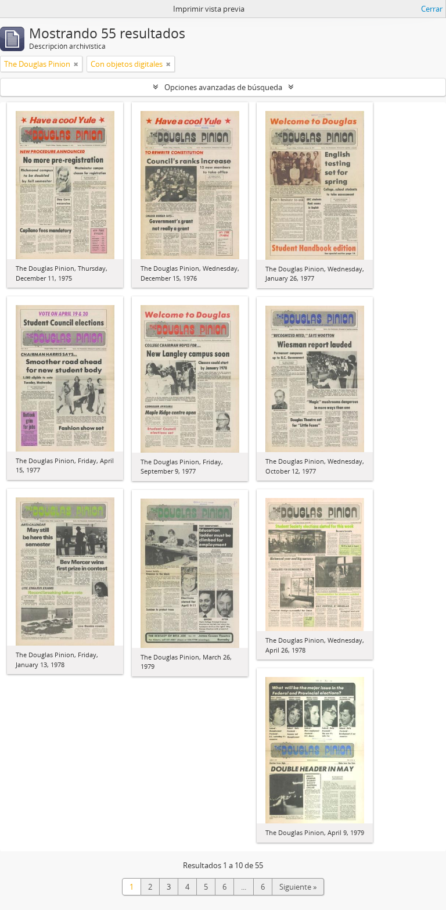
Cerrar (432, 8)
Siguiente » (297, 887)
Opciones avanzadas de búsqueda (223, 87)
